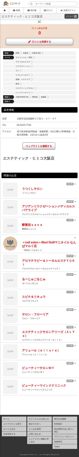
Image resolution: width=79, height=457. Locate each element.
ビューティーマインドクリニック (44, 385)
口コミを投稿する (41, 41)
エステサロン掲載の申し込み (39, 440)
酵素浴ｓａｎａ (32, 224)
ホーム (6, 419)
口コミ (50, 10)
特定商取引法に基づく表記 (64, 430)
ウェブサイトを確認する (39, 146)
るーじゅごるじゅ (34, 279)
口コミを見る (9, 429)
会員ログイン (69, 10)
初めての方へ (35, 424)
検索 (18, 10)
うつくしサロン (32, 188)
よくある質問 (35, 429)
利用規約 (58, 424)
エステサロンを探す (12, 424)
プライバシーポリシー (64, 436)
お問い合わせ (35, 434)
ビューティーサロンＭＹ (38, 367)
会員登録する (9, 434)
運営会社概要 (60, 419)
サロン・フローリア (35, 314)
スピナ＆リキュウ (34, 296)
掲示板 (33, 10)
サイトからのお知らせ (39, 419)
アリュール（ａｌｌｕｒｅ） (41, 350)
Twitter (57, 446)
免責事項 (58, 442)
